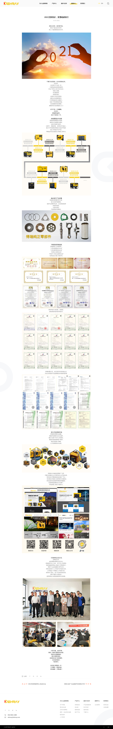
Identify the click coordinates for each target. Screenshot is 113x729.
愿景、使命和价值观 (65, 712)
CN (99, 3)
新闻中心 (97, 701)
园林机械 (77, 709)
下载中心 (86, 712)
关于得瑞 (62, 704)
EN (102, 3)
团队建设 (62, 714)
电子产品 (77, 712)
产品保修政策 (87, 704)
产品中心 (77, 701)
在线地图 (106, 707)
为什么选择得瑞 (64, 701)
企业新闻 (97, 704)
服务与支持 (87, 701)
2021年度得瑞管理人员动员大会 (37, 684)
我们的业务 (63, 707)
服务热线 (86, 709)
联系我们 (106, 701)
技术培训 (86, 707)
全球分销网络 (63, 709)
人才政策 (62, 717)
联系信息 (106, 704)
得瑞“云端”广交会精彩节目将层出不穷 (74, 684)
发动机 (76, 707)
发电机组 (77, 704)
